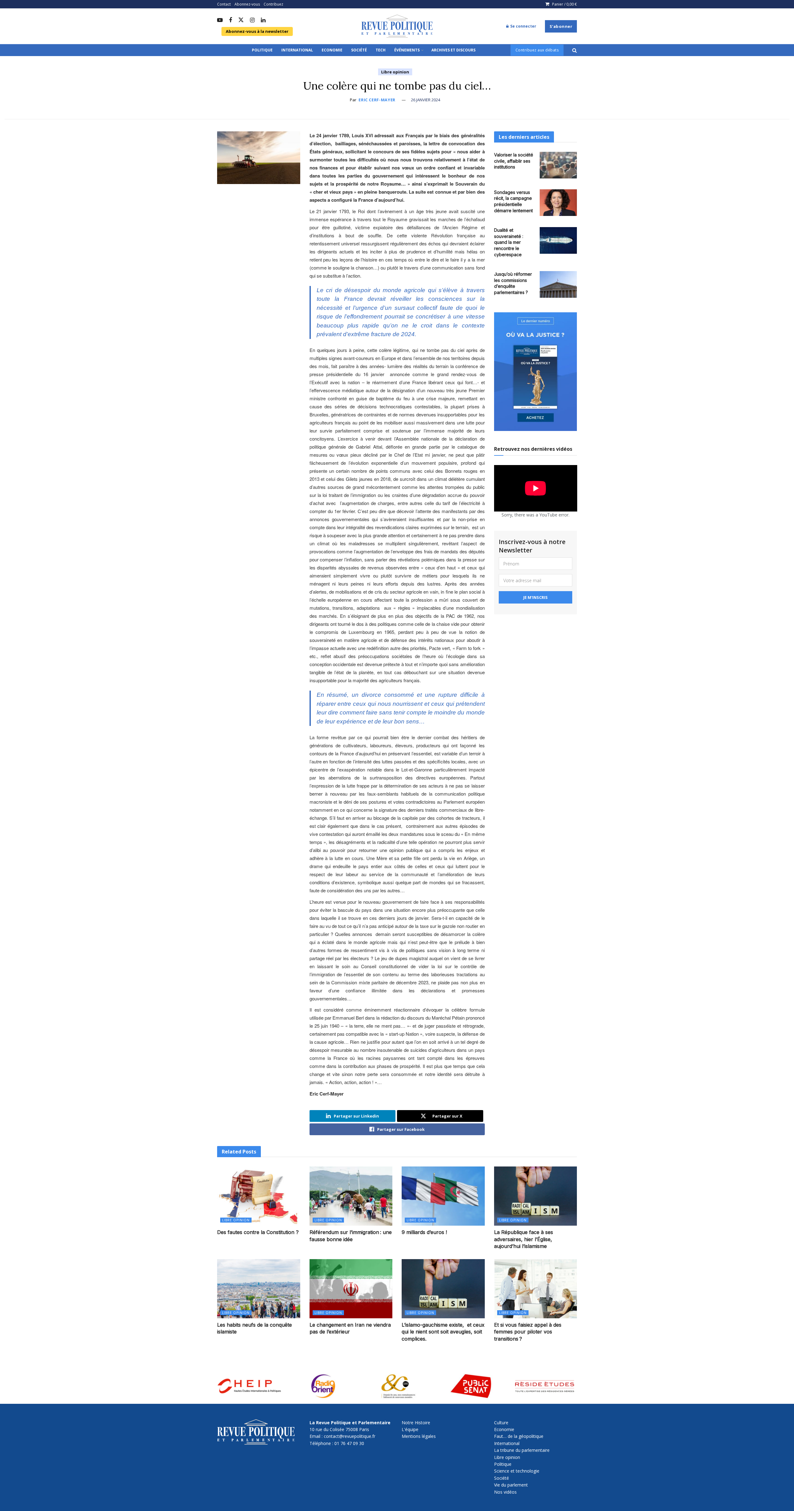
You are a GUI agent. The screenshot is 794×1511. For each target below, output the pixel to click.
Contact (224, 4)
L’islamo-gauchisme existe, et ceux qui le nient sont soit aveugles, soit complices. (443, 1332)
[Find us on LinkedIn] (263, 20)
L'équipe (410, 1429)
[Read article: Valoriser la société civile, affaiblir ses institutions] (558, 165)
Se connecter (522, 26)
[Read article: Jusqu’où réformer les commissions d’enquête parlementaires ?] (558, 284)
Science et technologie (516, 1471)
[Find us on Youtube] (220, 20)
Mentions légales (419, 1436)
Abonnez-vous (247, 4)
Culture (501, 1422)
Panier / (564, 4)
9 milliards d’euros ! (424, 1232)
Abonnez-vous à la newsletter (257, 31)
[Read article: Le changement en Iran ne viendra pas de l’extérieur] (351, 1288)
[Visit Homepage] (397, 26)
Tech (381, 50)
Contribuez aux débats (537, 50)
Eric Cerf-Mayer (377, 100)
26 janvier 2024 (425, 100)
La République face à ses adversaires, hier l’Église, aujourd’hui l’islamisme (523, 1239)
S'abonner (561, 26)
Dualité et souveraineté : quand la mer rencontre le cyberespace (508, 242)
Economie (332, 50)
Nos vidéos (505, 1492)
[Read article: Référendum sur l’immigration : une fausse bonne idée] (351, 1196)
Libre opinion (395, 72)
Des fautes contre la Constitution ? (258, 1232)
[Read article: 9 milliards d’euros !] (443, 1196)
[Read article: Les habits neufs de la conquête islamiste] (258, 1288)
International (297, 50)
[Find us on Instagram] (252, 20)
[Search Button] (574, 50)
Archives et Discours (453, 50)
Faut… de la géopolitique (518, 1436)
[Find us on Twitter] (241, 20)
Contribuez (273, 4)
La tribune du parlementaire (522, 1450)
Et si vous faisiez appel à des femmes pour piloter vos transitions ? (527, 1332)
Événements (407, 50)
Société (359, 50)
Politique (262, 50)
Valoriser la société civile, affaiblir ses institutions (513, 160)
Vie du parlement (511, 1485)
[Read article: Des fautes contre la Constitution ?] (258, 1196)
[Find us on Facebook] (230, 20)
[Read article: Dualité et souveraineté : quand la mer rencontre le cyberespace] (558, 240)
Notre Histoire (416, 1422)
